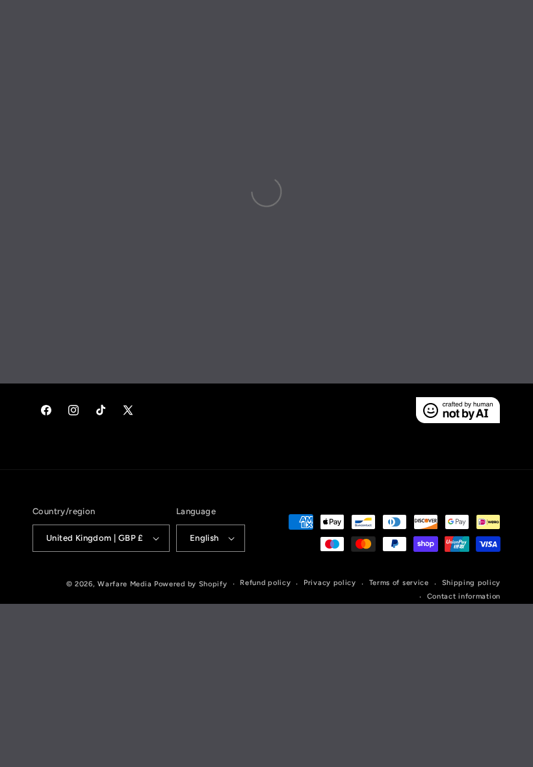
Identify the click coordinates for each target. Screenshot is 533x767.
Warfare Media (124, 584)
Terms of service (399, 582)
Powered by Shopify (191, 584)
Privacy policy (330, 582)
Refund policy (265, 582)
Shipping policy (471, 582)
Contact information (463, 596)
